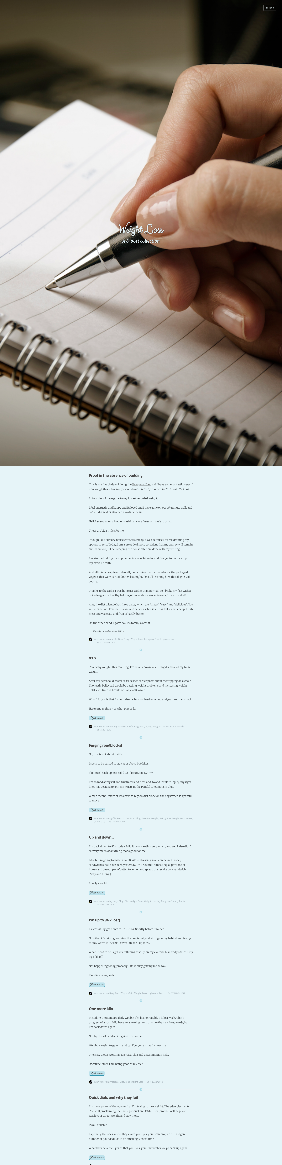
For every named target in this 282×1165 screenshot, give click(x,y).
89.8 (92, 657)
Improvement (167, 639)
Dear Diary (123, 639)
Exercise (146, 818)
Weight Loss (136, 639)
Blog (136, 726)
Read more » (97, 718)
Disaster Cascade (175, 726)
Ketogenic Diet (141, 484)
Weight (154, 818)
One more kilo (101, 1008)
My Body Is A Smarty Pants (171, 901)
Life (131, 726)
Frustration (123, 818)
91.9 (103, 821)
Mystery (113, 901)
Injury (149, 726)
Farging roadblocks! (105, 745)
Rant (132, 818)
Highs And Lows (156, 993)
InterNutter (99, 639)
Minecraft (123, 726)
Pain (142, 726)
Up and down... (101, 837)
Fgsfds (112, 818)
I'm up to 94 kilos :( (104, 920)
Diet (127, 901)
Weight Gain (136, 901)
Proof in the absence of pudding (115, 475)
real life (113, 639)
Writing (113, 726)
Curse (97, 821)
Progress (114, 1081)
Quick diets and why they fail (113, 1097)
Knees (189, 818)
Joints (168, 818)
